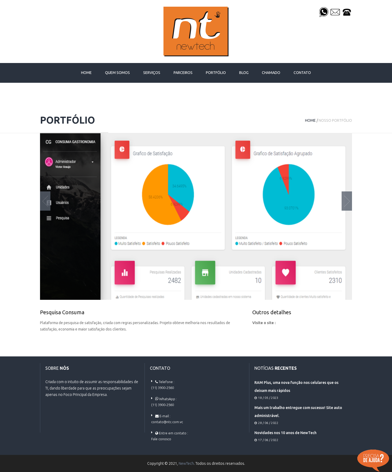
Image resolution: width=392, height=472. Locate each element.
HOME (86, 72)
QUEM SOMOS (117, 72)
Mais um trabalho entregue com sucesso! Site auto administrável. (298, 412)
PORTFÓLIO (216, 72)
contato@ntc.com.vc (167, 422)
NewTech (186, 463)
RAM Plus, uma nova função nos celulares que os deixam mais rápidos (296, 386)
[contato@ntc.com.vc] (335, 12)
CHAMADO (271, 72)
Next (347, 201)
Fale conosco (161, 439)
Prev (45, 201)
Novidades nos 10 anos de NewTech (285, 433)
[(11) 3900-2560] (323, 12)
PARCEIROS (183, 72)
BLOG (244, 72)
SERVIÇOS (151, 72)
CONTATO (302, 72)
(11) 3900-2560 (162, 388)
